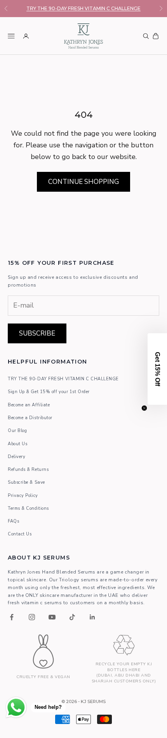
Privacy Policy (23, 495)
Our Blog (17, 431)
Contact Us (20, 534)
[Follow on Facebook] (12, 617)
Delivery (16, 457)
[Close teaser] (144, 408)
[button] (157, 369)
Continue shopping (83, 181)
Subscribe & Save (26, 482)
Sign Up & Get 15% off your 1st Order (49, 392)
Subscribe (37, 333)
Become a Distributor (30, 418)
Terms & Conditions (28, 508)
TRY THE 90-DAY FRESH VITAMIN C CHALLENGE (83, 8)
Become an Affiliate (29, 405)
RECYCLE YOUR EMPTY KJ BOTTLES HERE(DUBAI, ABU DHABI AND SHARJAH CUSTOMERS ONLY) (124, 672)
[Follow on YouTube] (52, 617)
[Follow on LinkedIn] (92, 617)
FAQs (13, 521)
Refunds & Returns (28, 469)
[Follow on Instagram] (32, 617)
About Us (17, 444)
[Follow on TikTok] (72, 617)
